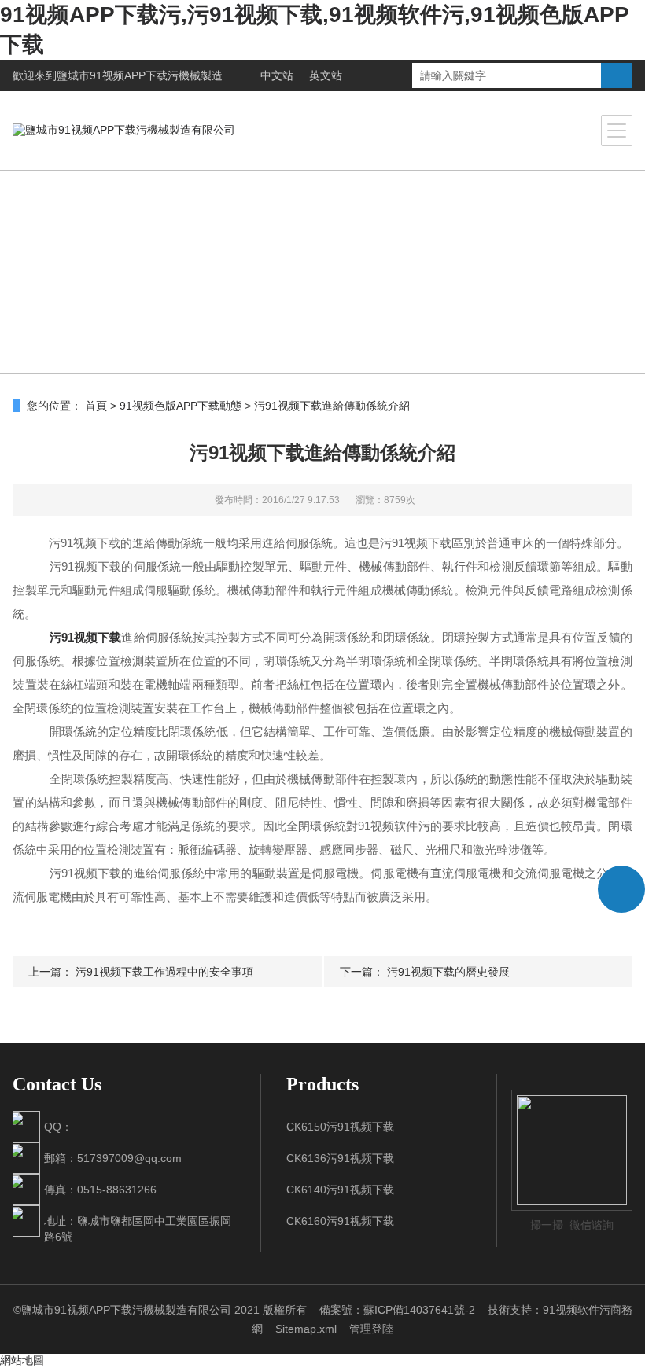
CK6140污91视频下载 (340, 1189)
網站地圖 (22, 1360)
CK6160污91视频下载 (340, 1221)
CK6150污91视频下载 (340, 1126)
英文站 (325, 75)
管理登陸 (371, 1328)
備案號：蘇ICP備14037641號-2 (397, 1310)
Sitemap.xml (306, 1328)
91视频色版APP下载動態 (180, 405)
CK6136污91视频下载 (340, 1158)
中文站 (276, 75)
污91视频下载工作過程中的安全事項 (164, 971)
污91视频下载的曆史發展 (448, 971)
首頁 (96, 405)
